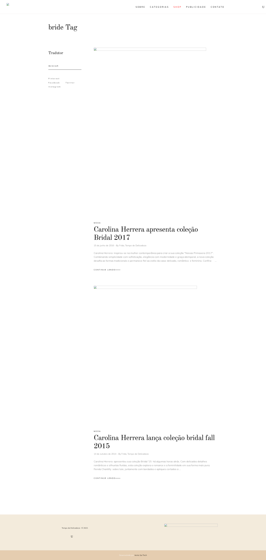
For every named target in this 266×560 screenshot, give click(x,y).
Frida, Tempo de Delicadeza (132, 245)
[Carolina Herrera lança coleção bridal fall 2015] (145, 355)
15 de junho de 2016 (104, 245)
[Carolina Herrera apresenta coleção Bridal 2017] (150, 132)
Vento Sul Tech (140, 555)
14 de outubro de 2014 (105, 453)
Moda (97, 223)
